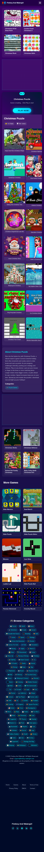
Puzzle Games (13, 387)
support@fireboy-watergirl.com (24, 758)
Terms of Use (34, 785)
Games (16, 785)
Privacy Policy (13, 788)
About (24, 785)
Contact (32, 788)
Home (8, 785)
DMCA (24, 788)
